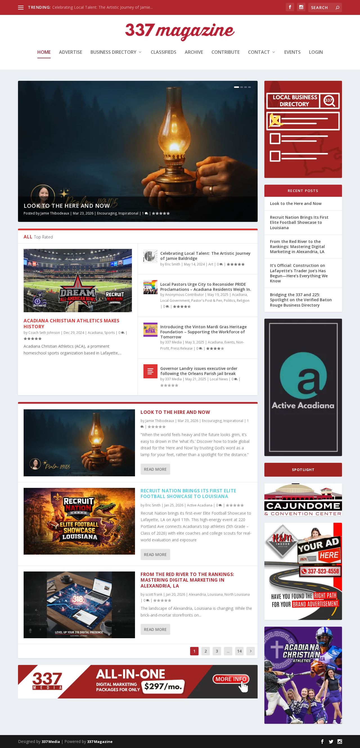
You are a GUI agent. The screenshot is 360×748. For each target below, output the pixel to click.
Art (210, 264)
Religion (243, 300)
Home (44, 52)
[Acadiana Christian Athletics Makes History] (78, 280)
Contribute (226, 52)
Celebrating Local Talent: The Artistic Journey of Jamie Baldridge (205, 256)
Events (292, 52)
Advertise (70, 52)
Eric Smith (172, 264)
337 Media (173, 342)
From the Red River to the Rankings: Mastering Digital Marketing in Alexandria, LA (187, 580)
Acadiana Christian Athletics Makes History (71, 324)
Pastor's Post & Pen (206, 300)
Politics (229, 300)
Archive (194, 52)
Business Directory (113, 52)
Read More (155, 469)
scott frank (153, 594)
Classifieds (163, 52)
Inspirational (128, 213)
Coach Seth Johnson (44, 332)
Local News (219, 379)
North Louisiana (237, 594)
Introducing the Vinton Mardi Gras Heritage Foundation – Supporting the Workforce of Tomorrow (203, 332)
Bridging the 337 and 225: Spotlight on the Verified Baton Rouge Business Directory (301, 299)
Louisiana (215, 594)
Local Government (175, 300)
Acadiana (95, 332)
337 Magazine (99, 741)
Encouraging (107, 213)
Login (316, 52)
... (228, 651)
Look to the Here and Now (67, 205)
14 (239, 651)
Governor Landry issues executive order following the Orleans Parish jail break (198, 371)
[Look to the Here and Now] (79, 442)
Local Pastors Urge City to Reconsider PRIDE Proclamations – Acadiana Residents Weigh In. (205, 287)
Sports (109, 332)
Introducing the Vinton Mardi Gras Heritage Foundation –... (105, 7)
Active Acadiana (199, 505)
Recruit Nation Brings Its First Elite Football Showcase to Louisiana (188, 494)
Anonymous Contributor (184, 294)
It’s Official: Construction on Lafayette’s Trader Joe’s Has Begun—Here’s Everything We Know (299, 273)
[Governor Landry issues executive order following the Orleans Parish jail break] (150, 371)
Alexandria (197, 594)
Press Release (182, 348)
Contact (259, 52)
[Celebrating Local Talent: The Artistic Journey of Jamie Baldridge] (150, 256)
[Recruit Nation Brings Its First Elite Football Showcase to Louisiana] (79, 521)
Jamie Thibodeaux (54, 213)
